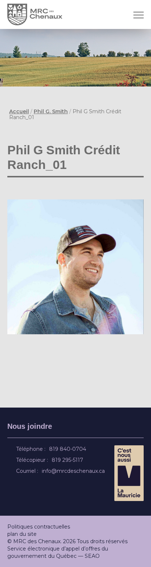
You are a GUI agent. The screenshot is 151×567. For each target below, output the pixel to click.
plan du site (22, 534)
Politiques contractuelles (38, 526)
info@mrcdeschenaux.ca (74, 471)
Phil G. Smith (51, 111)
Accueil (19, 111)
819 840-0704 (68, 449)
